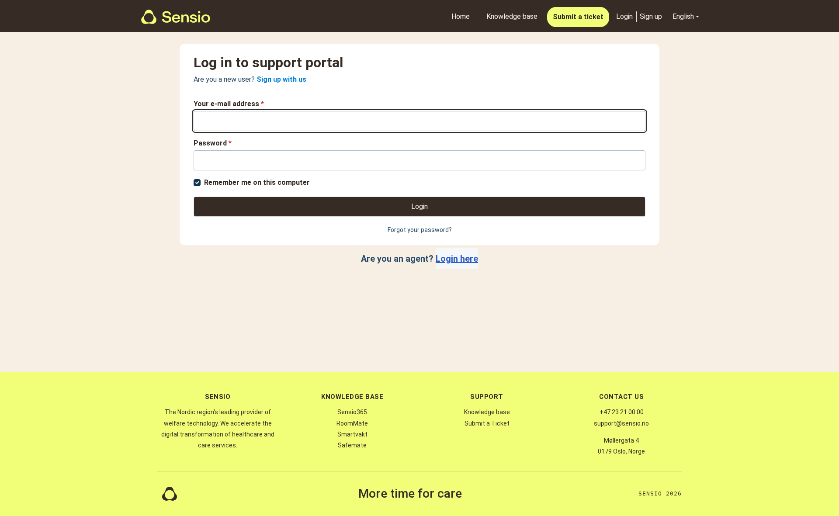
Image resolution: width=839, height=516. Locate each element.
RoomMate (352, 423)
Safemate (352, 445)
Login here (457, 258)
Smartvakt (352, 434)
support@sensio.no (621, 423)
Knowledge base (511, 16)
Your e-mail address (229, 104)
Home (460, 16)
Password (213, 143)
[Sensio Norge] (175, 17)
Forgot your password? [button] (420, 229)
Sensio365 (352, 412)
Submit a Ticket (487, 423)
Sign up (651, 16)
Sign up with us (281, 79)
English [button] (683, 16)
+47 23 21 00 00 (622, 412)
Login (624, 16)
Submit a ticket (578, 17)
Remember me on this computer (257, 182)
